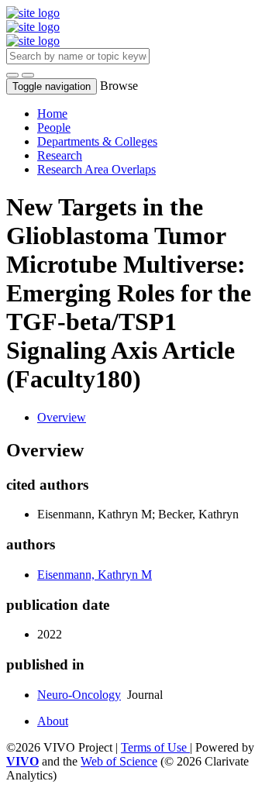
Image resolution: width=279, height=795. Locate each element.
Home (52, 113)
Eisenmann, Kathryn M (94, 574)
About (52, 721)
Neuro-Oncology (79, 694)
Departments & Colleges (97, 141)
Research (59, 155)
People (54, 127)
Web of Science (119, 761)
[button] (12, 75)
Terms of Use (155, 747)
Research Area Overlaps (96, 169)
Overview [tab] (61, 417)
